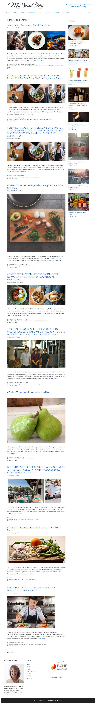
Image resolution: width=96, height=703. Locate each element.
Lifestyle (19, 319)
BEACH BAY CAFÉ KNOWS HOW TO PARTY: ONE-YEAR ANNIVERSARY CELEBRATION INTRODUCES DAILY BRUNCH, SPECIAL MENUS (36, 470)
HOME (8, 13)
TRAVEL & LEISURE (35, 13)
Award (10, 175)
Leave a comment (13, 68)
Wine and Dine (31, 64)
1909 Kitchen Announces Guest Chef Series (29, 25)
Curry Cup (31, 119)
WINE (15, 13)
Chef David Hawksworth (20, 65)
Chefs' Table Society (21, 119)
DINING (22, 13)
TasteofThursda (32, 458)
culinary (44, 65)
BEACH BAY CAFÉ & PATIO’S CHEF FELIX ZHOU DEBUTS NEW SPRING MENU (31, 589)
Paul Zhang (45, 320)
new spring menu (42, 644)
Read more (40, 60)
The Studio (59, 700)
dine (48, 65)
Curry (27, 119)
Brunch (22, 519)
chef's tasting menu (32, 644)
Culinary (11, 64)
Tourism (22, 64)
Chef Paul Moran (38, 65)
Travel (25, 64)
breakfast (11, 320)
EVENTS (48, 13)
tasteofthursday (20, 118)
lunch (32, 320)
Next (12, 652)
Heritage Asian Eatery (39, 119)
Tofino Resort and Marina (54, 65)
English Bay (35, 519)
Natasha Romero (38, 320)
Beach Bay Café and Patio (14, 458)
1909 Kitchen (12, 65)
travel (8, 67)
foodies (18, 64)
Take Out (42, 384)
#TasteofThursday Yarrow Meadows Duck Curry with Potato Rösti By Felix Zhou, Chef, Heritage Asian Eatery (35, 77)
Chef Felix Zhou (30, 65)
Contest (14, 175)
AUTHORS (66, 13)
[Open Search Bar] (89, 12)
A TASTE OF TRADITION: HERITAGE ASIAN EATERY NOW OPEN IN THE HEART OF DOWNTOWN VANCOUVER (33, 277)
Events (14, 64)
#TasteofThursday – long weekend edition (28, 392)
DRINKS (56, 13)
